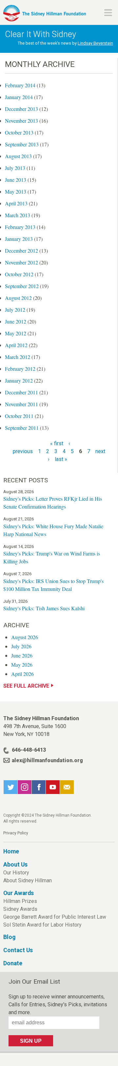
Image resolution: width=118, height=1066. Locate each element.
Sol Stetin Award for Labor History (42, 925)
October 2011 (19, 415)
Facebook (39, 787)
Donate (12, 963)
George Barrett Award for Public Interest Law (54, 917)
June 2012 (15, 321)
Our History (16, 872)
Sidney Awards (20, 909)
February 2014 (20, 85)
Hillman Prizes (20, 901)
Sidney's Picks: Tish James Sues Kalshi (44, 608)
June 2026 (21, 655)
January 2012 (19, 380)
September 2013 (22, 144)
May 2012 (15, 333)
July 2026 (21, 646)
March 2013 (17, 215)
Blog (9, 937)
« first (56, 443)
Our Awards (18, 893)
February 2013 (20, 226)
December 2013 (21, 108)
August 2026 (24, 637)
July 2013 (15, 167)
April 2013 (16, 203)
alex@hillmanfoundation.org (47, 760)
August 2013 (18, 156)
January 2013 (19, 238)
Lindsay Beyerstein (95, 43)
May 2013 (15, 191)
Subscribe (67, 787)
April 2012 (16, 345)
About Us (15, 864)
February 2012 (20, 368)
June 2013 (15, 179)
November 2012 (21, 262)
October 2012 (19, 274)
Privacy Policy (15, 833)
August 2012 (18, 297)
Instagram (24, 787)
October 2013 (19, 132)
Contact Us (18, 950)
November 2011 (21, 404)
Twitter (10, 787)
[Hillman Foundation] (44, 13)
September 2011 (22, 427)
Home (11, 851)
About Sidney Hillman (27, 880)
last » (61, 459)
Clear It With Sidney (40, 34)
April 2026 (22, 673)
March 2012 (17, 356)
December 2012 (21, 250)
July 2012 (15, 309)
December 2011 (21, 392)
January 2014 (19, 97)
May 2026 (21, 664)
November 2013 (21, 120)
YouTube (53, 787)
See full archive (26, 686)
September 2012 (22, 285)
